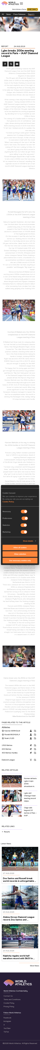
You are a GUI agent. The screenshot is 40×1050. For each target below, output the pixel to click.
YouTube (7, 1028)
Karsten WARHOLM (12, 731)
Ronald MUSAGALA (12, 734)
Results (7, 832)
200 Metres (6, 749)
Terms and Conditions (12, 999)
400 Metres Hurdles (10, 753)
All (3, 14)
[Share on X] (11, 64)
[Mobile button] (21, 3)
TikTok (6, 1032)
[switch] (25, 518)
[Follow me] (3, 731)
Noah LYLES (9, 738)
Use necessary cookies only (20, 560)
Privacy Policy (9, 1006)
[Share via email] (17, 64)
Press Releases (19, 14)
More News (34, 966)
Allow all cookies (20, 547)
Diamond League (8, 760)
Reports (31, 14)
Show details (28, 541)
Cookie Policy (8, 502)
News (8, 14)
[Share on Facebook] (5, 64)
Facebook (7, 1018)
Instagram (7, 1021)
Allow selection (20, 554)
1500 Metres (7, 745)
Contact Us (8, 996)
